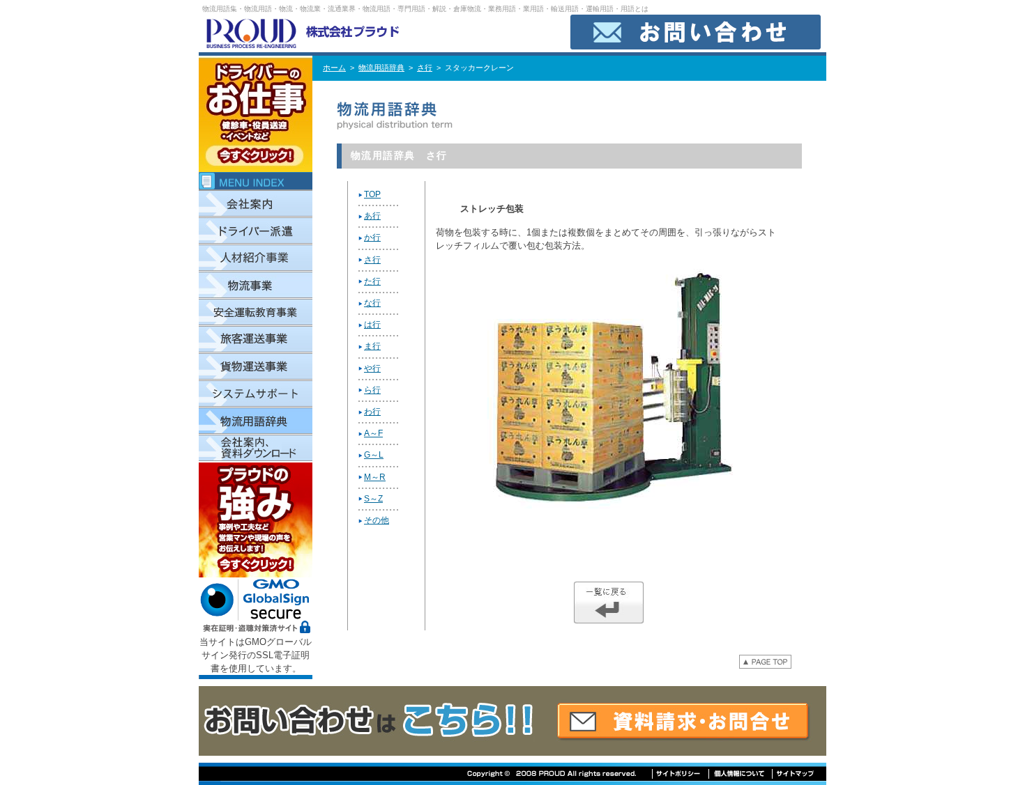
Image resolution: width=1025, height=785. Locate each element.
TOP (372, 194)
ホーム (334, 67)
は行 (372, 324)
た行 (372, 281)
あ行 (372, 216)
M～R (375, 477)
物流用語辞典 (381, 67)
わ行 (372, 411)
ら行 (372, 390)
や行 (372, 368)
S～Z (373, 499)
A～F (373, 433)
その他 (376, 520)
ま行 (372, 346)
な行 (372, 303)
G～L (374, 455)
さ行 (424, 67)
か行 (372, 237)
